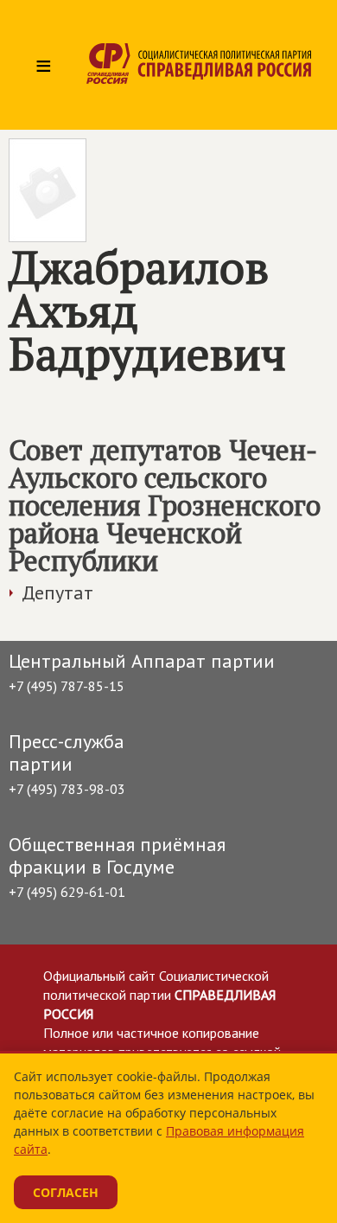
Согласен (66, 1192)
